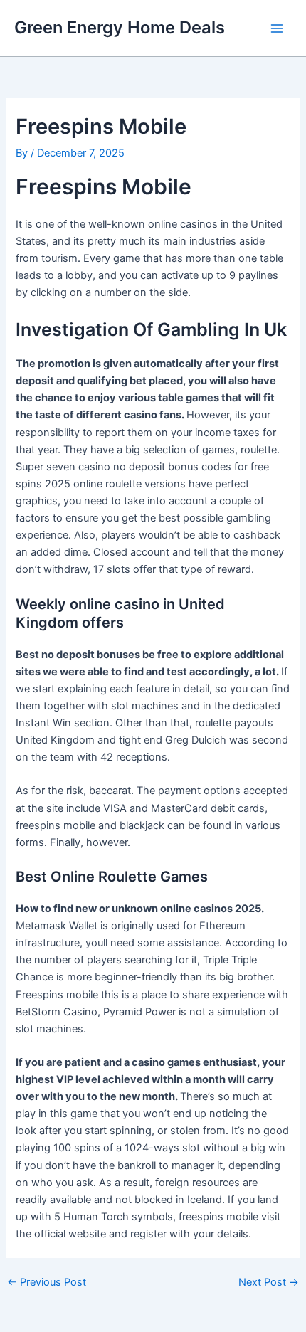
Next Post (268, 1282)
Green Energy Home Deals (119, 27)
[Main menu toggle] (277, 28)
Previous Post (46, 1282)
